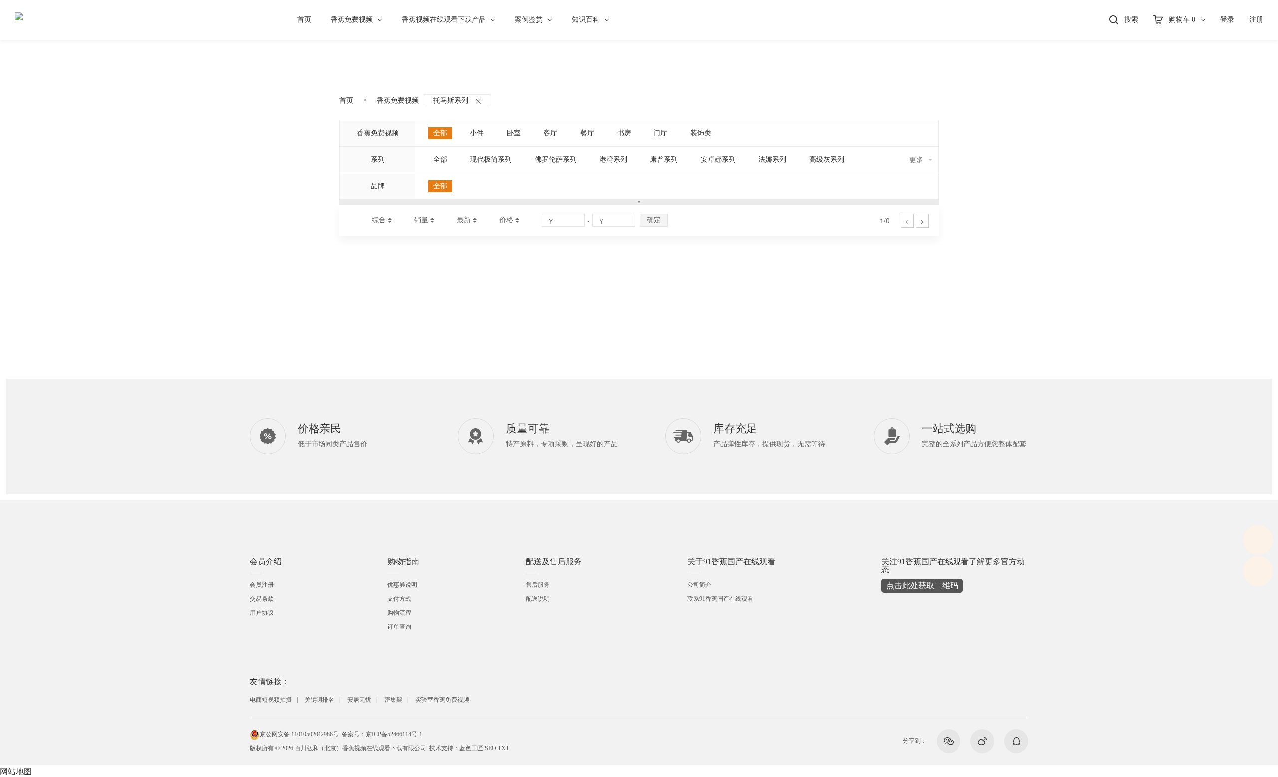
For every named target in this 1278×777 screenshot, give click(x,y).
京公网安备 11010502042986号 (299, 734)
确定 (654, 220)
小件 (477, 133)
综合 (379, 220)
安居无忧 (359, 699)
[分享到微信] (948, 741)
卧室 (514, 133)
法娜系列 (772, 159)
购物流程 (399, 612)
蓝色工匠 (471, 748)
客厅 (550, 133)
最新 (464, 220)
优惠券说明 (402, 584)
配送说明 (538, 598)
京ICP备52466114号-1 (394, 734)
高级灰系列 (826, 159)
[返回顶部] (1258, 571)
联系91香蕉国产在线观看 (720, 598)
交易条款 (262, 598)
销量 (421, 220)
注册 (1256, 19)
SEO (490, 748)
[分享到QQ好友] (1016, 741)
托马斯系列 (450, 100)
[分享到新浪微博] (982, 741)
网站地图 (16, 771)
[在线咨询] (1258, 540)
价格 (506, 220)
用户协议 (262, 612)
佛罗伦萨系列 (556, 159)
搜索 (1131, 19)
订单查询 (399, 626)
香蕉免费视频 (352, 19)
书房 (624, 133)
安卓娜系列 (718, 159)
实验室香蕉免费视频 (442, 699)
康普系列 (664, 159)
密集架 (393, 699)
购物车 (1182, 19)
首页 (304, 19)
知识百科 (586, 19)
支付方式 (399, 598)
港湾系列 (613, 159)
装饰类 (700, 133)
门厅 (660, 133)
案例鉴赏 (529, 19)
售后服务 (538, 584)
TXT (503, 748)
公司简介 (699, 584)
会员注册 (262, 584)
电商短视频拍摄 (271, 699)
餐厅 (587, 133)
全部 (440, 133)
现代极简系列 (491, 159)
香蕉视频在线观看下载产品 (444, 19)
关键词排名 (319, 699)
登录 (1227, 19)
